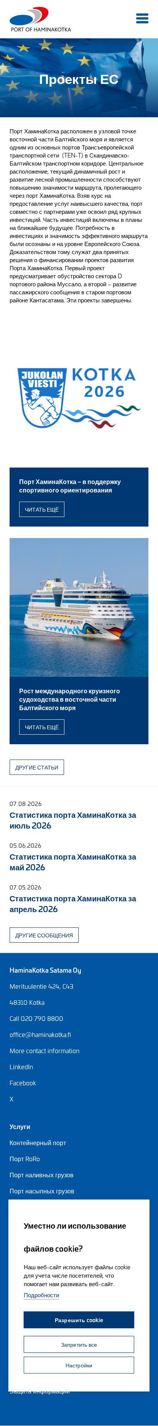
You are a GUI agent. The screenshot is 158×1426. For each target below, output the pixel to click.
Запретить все (79, 1344)
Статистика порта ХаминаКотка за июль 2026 (73, 819)
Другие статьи (36, 767)
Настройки (79, 1365)
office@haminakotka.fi (40, 1034)
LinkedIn (21, 1066)
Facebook (23, 1082)
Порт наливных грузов (42, 1174)
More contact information (44, 1050)
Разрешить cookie (79, 1320)
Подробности (41, 1294)
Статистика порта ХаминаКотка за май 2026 (73, 861)
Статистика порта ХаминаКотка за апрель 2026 (73, 903)
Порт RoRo (25, 1158)
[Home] (20, 19)
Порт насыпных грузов (42, 1190)
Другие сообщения (44, 935)
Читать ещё (42, 509)
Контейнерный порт (38, 1142)
